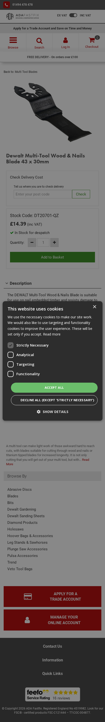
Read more (52, 334)
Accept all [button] (54, 387)
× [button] (94, 307)
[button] (52, 412)
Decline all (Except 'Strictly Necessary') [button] (57, 400)
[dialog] (53, 361)
